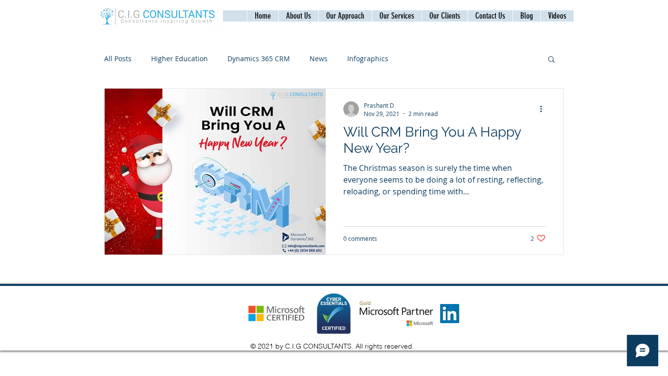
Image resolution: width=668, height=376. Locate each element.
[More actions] (544, 109)
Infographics (367, 58)
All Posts (118, 58)
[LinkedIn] (449, 313)
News (319, 58)
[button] (490, 16)
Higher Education (179, 58)
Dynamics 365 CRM (258, 58)
